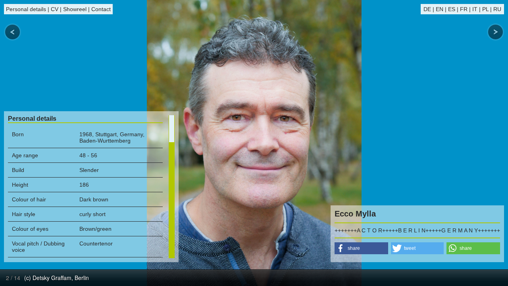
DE (427, 9)
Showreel (75, 9)
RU (497, 9)
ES (451, 9)
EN (439, 9)
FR (464, 9)
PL (485, 9)
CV (54, 9)
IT (474, 9)
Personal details (26, 9)
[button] (361, 248)
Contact (101, 9)
